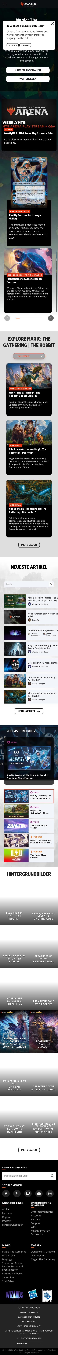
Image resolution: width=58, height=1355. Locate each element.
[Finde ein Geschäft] (52, 1176)
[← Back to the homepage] (29, 3)
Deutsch (13, 45)
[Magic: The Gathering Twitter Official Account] (17, 1193)
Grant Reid (36, 620)
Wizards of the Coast (40, 604)
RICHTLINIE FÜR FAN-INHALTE (29, 1326)
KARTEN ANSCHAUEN (28, 70)
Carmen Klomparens (35, 634)
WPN (33, 1227)
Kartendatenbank (12, 1273)
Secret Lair (8, 1277)
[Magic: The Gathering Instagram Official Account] (50, 1193)
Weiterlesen (27, 78)
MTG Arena (8, 1255)
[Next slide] (51, 318)
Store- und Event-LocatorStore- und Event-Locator (12, 1266)
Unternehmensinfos (42, 1211)
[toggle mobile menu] (5, 4)
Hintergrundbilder (12, 1224)
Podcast (6, 1220)
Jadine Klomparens (51, 634)
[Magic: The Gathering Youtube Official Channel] (39, 1193)
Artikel (5, 1209)
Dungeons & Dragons (43, 1251)
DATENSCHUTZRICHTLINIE (29, 1317)
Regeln (6, 1217)
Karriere (35, 1219)
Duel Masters (38, 1255)
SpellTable (8, 1281)
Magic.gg (7, 1259)
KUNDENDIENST (29, 1321)
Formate (7, 1213)
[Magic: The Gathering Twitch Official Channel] (28, 1193)
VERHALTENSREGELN (29, 1312)
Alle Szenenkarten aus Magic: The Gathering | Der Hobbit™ (29, 460)
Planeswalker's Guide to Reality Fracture (28, 294)
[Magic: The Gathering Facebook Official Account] (6, 1193)
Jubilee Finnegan (38, 684)
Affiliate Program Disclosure (40, 1232)
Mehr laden (29, 545)
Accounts (36, 1215)
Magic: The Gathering (14, 1251)
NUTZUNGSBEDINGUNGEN (29, 1307)
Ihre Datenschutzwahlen (29, 1338)
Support (35, 1223)
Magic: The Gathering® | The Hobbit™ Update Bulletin (29, 402)
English (25, 45)
